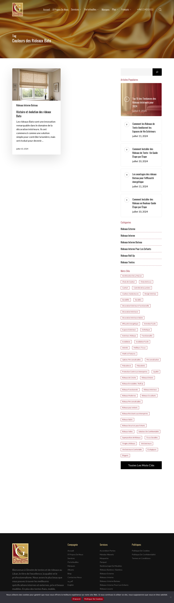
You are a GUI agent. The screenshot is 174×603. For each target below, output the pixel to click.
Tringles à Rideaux (128, 443)
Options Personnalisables (131, 360)
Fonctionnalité (147, 336)
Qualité (156, 372)
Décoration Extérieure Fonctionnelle (135, 306)
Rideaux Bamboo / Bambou (111, 570)
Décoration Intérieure (130, 312)
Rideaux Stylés (127, 420)
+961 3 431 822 (145, 9)
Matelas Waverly (107, 554)
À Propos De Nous (75, 554)
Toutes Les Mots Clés (141, 465)
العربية (70, 581)
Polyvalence (126, 366)
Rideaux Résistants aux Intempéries (135, 414)
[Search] (157, 72)
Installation (126, 342)
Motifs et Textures (129, 354)
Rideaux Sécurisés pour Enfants (133, 426)
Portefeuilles (73, 562)
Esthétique (146, 330)
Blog (69, 573)
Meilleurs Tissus (140, 348)
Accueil (71, 550)
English (71, 585)
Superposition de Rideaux (131, 437)
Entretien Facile (150, 324)
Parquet (103, 562)
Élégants (125, 455)
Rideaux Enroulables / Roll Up (132, 384)
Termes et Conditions (141, 558)
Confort (125, 288)
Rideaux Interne (128, 235)
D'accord (76, 599)
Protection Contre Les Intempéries (134, 372)
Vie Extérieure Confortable (132, 449)
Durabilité (125, 300)
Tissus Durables (152, 437)
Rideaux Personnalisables (131, 402)
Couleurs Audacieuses (130, 294)
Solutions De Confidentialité (149, 432)
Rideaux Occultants (149, 396)
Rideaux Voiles (127, 432)
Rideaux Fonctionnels (130, 390)
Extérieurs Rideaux (129, 336)
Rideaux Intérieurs (150, 390)
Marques (71, 566)
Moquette (104, 558)
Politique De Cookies (141, 550)
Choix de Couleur (128, 282)
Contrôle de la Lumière (142, 288)
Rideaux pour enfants (130, 408)
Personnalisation (153, 360)
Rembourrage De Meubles (111, 566)
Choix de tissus (146, 282)
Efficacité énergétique (130, 324)
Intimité (125, 348)
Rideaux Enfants (147, 378)
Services (71, 558)
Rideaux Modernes (129, 396)
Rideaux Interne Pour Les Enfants (136, 249)
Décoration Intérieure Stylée (132, 318)
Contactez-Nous (75, 577)
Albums (71, 570)
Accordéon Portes (107, 550)
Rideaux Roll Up (128, 255)
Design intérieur (150, 294)
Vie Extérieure (146, 443)
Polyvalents (141, 366)
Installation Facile (142, 342)
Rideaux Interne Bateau (27, 105)
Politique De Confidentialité (144, 554)
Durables (138, 300)
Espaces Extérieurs (129, 330)
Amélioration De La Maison (132, 276)
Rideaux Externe (128, 229)
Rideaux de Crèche (129, 378)
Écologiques (151, 449)
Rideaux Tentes (128, 262)
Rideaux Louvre (106, 589)
